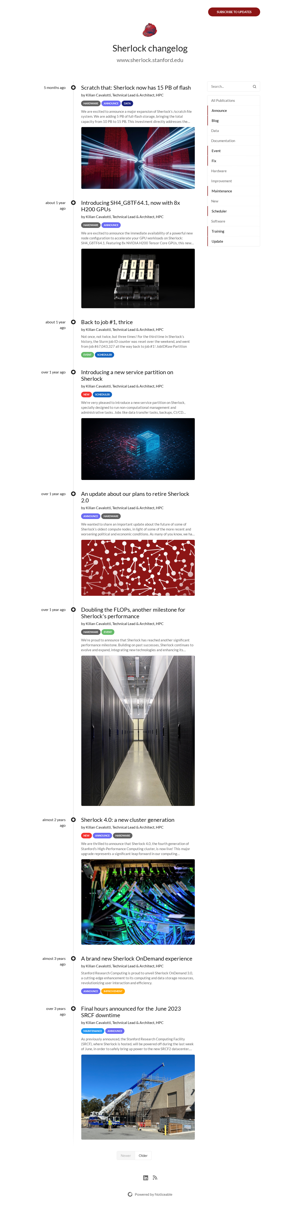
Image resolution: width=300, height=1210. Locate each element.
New (214, 201)
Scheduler (219, 211)
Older (143, 1155)
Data (215, 130)
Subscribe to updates (234, 12)
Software (218, 221)
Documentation (223, 141)
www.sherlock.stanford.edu (150, 59)
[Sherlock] (150, 30)
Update (217, 241)
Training (218, 231)
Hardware (219, 171)
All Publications (223, 100)
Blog (215, 120)
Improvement (221, 181)
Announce (219, 110)
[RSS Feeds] (155, 1177)
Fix (214, 161)
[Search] (254, 86)
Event (216, 151)
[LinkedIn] (148, 1177)
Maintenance (222, 191)
